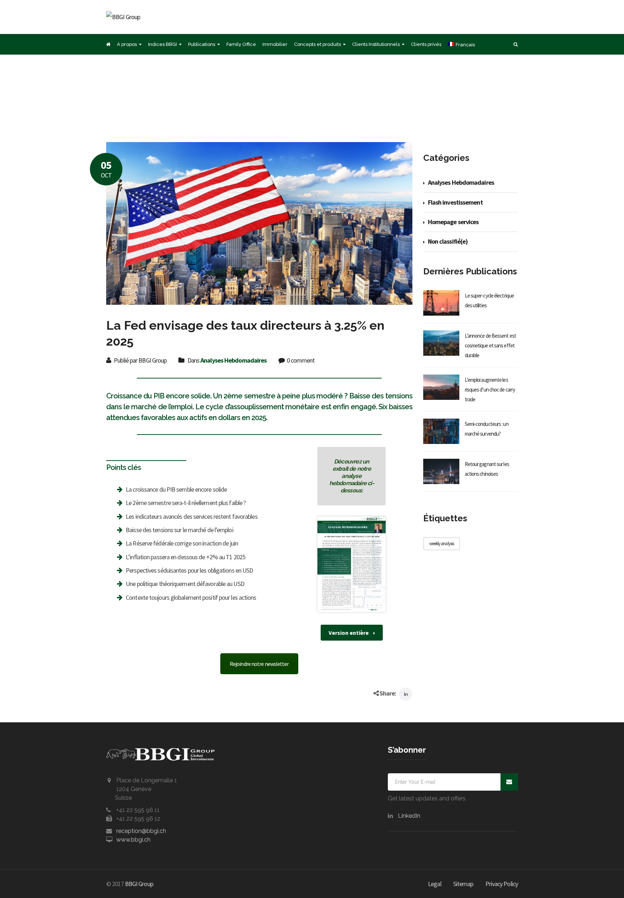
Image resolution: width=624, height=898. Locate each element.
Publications (201, 44)
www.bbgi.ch (133, 839)
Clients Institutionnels (376, 44)
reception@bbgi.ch (141, 831)
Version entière (349, 632)
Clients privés (426, 44)
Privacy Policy (501, 884)
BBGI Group (139, 884)
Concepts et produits (317, 44)
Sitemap (463, 884)
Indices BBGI (162, 44)
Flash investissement (455, 202)
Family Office (241, 44)
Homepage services (453, 222)
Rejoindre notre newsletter (259, 663)
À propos (127, 44)
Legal (434, 884)
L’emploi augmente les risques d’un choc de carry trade (490, 389)
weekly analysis (441, 543)
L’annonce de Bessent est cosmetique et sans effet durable (490, 345)
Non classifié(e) (448, 241)
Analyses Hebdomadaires (233, 360)
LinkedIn (409, 815)
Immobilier (275, 44)
